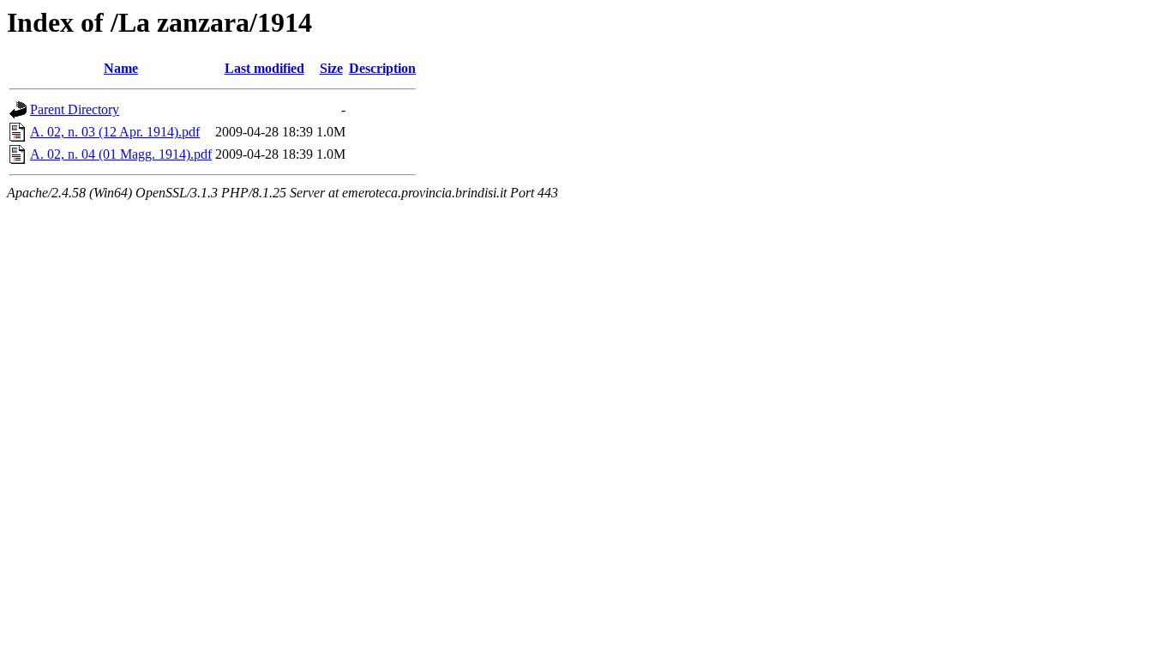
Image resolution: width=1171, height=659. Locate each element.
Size (331, 68)
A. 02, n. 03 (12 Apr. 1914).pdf (115, 131)
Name (121, 68)
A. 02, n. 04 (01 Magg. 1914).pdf (121, 154)
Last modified (264, 68)
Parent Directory (74, 109)
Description (382, 68)
